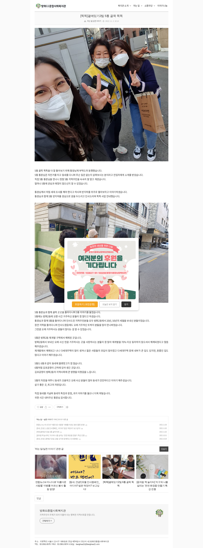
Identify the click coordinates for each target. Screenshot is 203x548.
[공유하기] (46, 407)
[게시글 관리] (49, 407)
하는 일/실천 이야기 (94, 21)
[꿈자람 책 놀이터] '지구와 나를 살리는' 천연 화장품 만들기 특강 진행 (60, 435)
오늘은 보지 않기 (109, 304)
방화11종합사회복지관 (53, 510)
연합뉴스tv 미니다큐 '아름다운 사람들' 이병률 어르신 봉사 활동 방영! (60, 424)
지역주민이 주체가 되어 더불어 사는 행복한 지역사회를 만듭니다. (67, 514)
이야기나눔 (162, 5)
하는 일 (136, 5)
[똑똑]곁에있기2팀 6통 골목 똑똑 (47, 432)
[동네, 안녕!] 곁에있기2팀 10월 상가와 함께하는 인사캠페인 (57, 439)
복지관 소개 (123, 5)
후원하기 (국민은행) (85, 304)
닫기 (126, 304)
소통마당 (148, 5)
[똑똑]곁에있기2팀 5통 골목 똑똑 (101, 15)
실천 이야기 (48, 419)
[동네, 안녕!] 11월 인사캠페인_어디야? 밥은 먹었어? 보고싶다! (58, 428)
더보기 (164, 448)
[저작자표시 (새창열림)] (67, 407)
